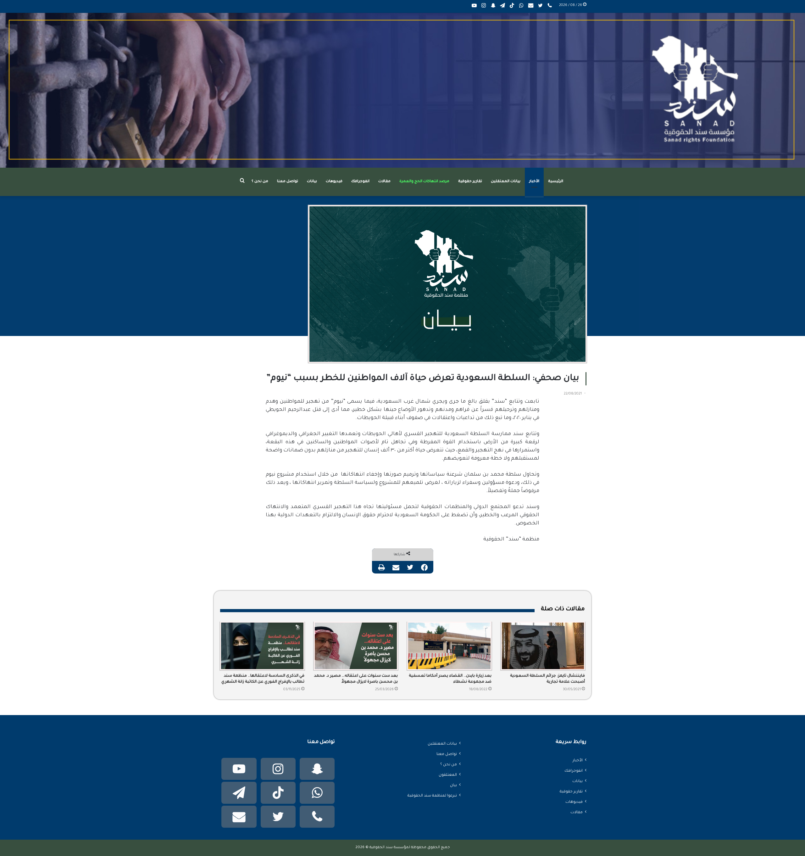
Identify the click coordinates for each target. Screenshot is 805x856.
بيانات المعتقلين (505, 182)
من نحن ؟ (260, 182)
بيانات (312, 182)
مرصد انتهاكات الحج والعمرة (424, 182)
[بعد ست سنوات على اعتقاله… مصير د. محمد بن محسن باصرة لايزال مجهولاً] (356, 646)
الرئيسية (555, 182)
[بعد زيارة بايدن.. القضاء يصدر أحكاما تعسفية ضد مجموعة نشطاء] (449, 646)
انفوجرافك (360, 182)
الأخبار (534, 182)
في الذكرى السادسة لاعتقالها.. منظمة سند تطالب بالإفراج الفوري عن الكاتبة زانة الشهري (262, 679)
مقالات (384, 182)
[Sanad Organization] (402, 90)
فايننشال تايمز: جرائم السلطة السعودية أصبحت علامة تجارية (547, 679)
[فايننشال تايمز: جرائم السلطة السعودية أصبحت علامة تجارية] (543, 646)
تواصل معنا (287, 182)
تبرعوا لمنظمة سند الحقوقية (432, 796)
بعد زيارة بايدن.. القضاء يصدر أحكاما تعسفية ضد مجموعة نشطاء (450, 679)
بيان (453, 785)
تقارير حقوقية (470, 182)
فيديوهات (334, 182)
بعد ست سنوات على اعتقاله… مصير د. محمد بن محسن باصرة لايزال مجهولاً (356, 679)
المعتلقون (448, 775)
